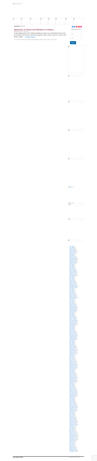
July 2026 (71, 246)
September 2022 (72, 287)
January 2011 (72, 448)
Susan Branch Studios (18, 457)
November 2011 (72, 436)
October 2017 (72, 351)
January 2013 (72, 419)
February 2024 (72, 270)
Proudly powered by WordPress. (75, 457)
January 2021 (72, 305)
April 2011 (71, 445)
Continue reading (30, 37)
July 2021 (71, 299)
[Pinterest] (79, 27)
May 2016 (71, 371)
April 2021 (71, 303)
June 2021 (71, 301)
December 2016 (72, 364)
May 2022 (71, 291)
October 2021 (72, 298)
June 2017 (71, 356)
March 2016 (72, 373)
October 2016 (72, 366)
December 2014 (72, 391)
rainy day (45, 39)
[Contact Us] (76, 193)
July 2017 (71, 355)
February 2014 (72, 404)
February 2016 (72, 374)
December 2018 (72, 334)
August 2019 (72, 325)
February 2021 (72, 304)
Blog (18, 39)
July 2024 (71, 264)
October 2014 (72, 394)
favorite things (28, 39)
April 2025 (71, 256)
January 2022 (72, 296)
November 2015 (72, 378)
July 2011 (71, 441)
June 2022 (71, 290)
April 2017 (71, 359)
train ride (49, 39)
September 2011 (72, 439)
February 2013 (72, 418)
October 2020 (72, 309)
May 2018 (71, 343)
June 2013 (71, 413)
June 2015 (71, 384)
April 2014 (71, 401)
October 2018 (72, 337)
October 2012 (72, 423)
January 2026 (72, 250)
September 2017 (72, 353)
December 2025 (72, 251)
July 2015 (71, 383)
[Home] (17, 21)
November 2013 (72, 407)
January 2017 (72, 362)
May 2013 (71, 414)
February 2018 (72, 347)
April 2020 (71, 315)
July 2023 (71, 276)
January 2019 (72, 333)
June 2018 (71, 342)
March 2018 (72, 345)
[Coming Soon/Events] (78, 21)
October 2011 (72, 437)
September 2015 (72, 381)
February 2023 (72, 282)
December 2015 (72, 377)
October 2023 (72, 274)
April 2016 (71, 372)
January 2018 (72, 348)
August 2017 (72, 354)
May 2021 (71, 302)
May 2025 (71, 254)
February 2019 (72, 332)
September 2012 (72, 424)
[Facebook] (72, 27)
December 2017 (72, 349)
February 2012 (72, 433)
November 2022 (72, 286)
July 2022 (71, 288)
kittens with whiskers (35, 39)
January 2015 (72, 390)
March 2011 (71, 446)
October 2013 (72, 408)
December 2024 (72, 258)
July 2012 (71, 427)
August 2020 (72, 311)
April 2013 (71, 416)
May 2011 (71, 444)
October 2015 (72, 379)
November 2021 (72, 297)
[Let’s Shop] (44, 21)
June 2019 (71, 327)
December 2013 (72, 406)
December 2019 (72, 320)
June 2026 (71, 247)
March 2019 (72, 331)
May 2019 (71, 328)
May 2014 (71, 400)
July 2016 (71, 370)
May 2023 (71, 279)
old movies (41, 39)
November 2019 (72, 321)
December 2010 (72, 450)
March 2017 (72, 360)
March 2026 (72, 248)
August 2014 (72, 396)
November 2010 (72, 451)
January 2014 (72, 405)
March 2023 (72, 281)
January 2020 (72, 319)
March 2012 (72, 431)
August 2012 (72, 425)
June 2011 (71, 442)
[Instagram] (81, 27)
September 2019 (72, 324)
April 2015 (71, 387)
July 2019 (71, 326)
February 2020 (72, 317)
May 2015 (71, 385)
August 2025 (72, 253)
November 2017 (72, 350)
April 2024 (71, 268)
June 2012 (71, 428)
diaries (24, 39)
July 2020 (71, 313)
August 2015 (72, 382)
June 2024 (71, 265)
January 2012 (72, 434)
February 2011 (72, 447)
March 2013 (72, 417)
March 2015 (72, 388)
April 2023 (71, 280)
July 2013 (71, 412)
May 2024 (71, 267)
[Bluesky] (74, 27)
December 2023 (72, 273)
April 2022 (71, 292)
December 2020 (72, 307)
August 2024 (72, 263)
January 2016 (72, 376)
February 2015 (72, 389)
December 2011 (72, 435)
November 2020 (72, 308)
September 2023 (72, 275)
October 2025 (72, 252)
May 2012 (71, 429)
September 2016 (72, 367)
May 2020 (71, 314)
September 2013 (72, 410)
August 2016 (72, 368)
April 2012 (71, 430)
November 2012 (72, 422)
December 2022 (72, 285)
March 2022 (72, 293)
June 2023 (71, 277)
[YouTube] (77, 27)
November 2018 (72, 336)
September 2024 (72, 262)
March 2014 (72, 402)
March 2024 (72, 269)
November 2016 (72, 365)
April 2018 (71, 344)
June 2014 (71, 399)
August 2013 (72, 411)
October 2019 (72, 322)
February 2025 (72, 257)
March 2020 (72, 316)
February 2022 (72, 294)
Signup (73, 42)
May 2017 (71, 357)
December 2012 (72, 421)
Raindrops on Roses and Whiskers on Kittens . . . (35, 30)
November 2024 (72, 259)
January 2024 (72, 271)
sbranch (27, 31)
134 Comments (54, 39)
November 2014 (72, 393)
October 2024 (72, 261)
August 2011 (72, 440)
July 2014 (71, 397)
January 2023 (72, 284)
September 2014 (72, 395)
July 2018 (71, 341)
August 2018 (72, 339)
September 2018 (72, 338)
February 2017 (72, 361)
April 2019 (71, 330)
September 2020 (72, 310)
